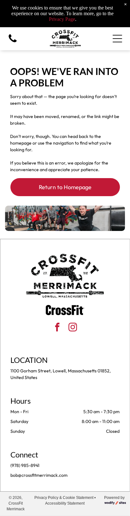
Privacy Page (62, 19)
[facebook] (57, 328)
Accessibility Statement (65, 503)
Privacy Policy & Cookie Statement (63, 497)
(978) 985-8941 (24, 465)
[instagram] (73, 328)
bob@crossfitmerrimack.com (39, 475)
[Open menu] (117, 38)
